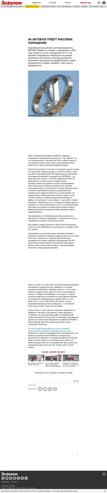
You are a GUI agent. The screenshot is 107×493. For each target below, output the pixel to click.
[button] (105, 491)
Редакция (5, 482)
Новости (36, 2)
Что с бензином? (64, 6)
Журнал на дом (32, 6)
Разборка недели (48, 6)
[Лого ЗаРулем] (11, 2)
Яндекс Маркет (21, 488)
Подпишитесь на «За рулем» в (53, 373)
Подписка (32, 488)
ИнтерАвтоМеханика (14, 6)
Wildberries (11, 488)
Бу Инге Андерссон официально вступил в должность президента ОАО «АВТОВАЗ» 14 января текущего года (49, 329)
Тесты (68, 2)
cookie (53, 491)
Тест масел (93, 6)
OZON (3, 488)
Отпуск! (76, 6)
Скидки (84, 6)
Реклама (14, 482)
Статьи (52, 2)
